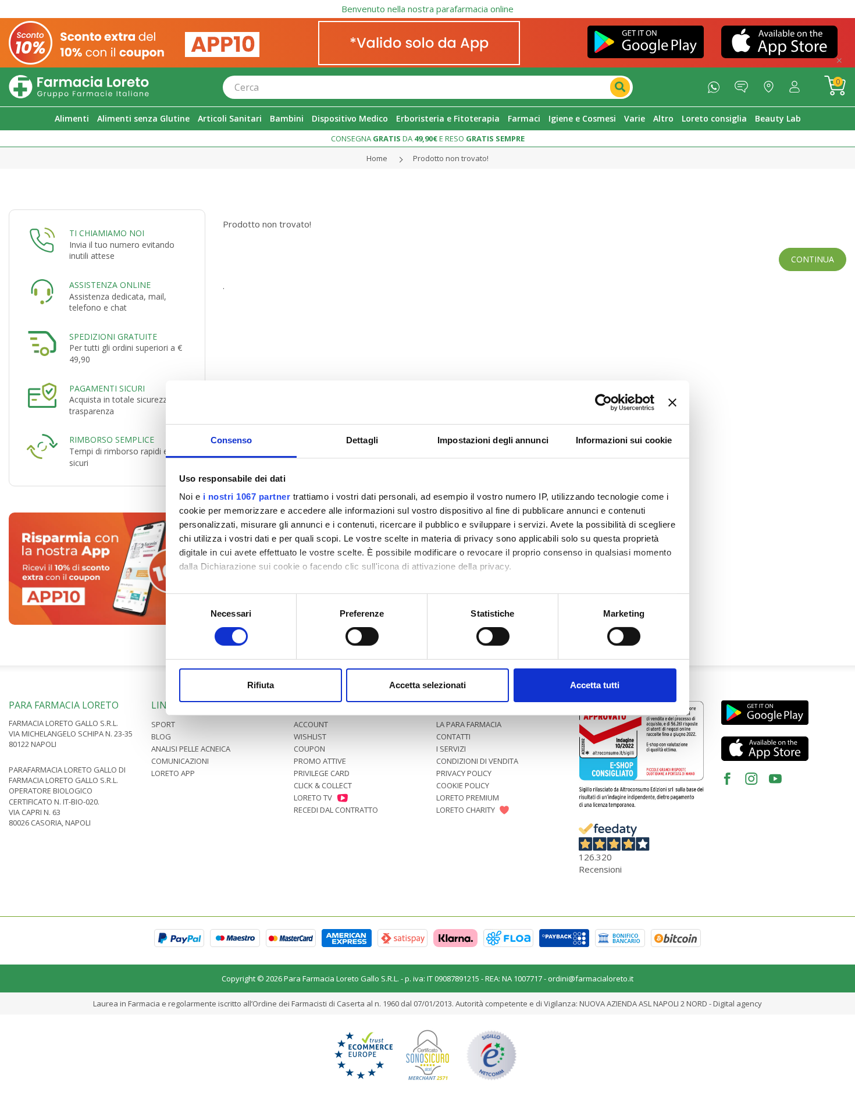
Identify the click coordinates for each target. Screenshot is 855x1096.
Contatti (453, 736)
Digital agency (737, 1003)
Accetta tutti (594, 685)
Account (311, 724)
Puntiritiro (771, 84)
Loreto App (173, 773)
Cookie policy (462, 785)
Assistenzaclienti (744, 84)
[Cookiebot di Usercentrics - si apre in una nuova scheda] (603, 402)
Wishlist (310, 736)
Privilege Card (322, 773)
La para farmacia (468, 724)
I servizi (451, 748)
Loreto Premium (467, 797)
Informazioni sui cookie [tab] (624, 440)
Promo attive (320, 761)
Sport (163, 724)
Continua (812, 259)
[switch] (362, 636)
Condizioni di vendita (477, 761)
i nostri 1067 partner (247, 496)
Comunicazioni (180, 761)
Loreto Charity (465, 810)
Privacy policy (463, 773)
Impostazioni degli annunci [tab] (492, 440)
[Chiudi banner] (672, 402)
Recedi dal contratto (336, 810)
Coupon (309, 748)
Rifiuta (260, 685)
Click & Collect (323, 785)
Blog (161, 736)
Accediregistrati (797, 84)
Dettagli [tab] (362, 440)
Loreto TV (313, 797)
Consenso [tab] (231, 440)
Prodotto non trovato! (451, 158)
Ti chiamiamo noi (106, 233)
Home (376, 158)
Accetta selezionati (427, 685)
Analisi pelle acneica (190, 748)
